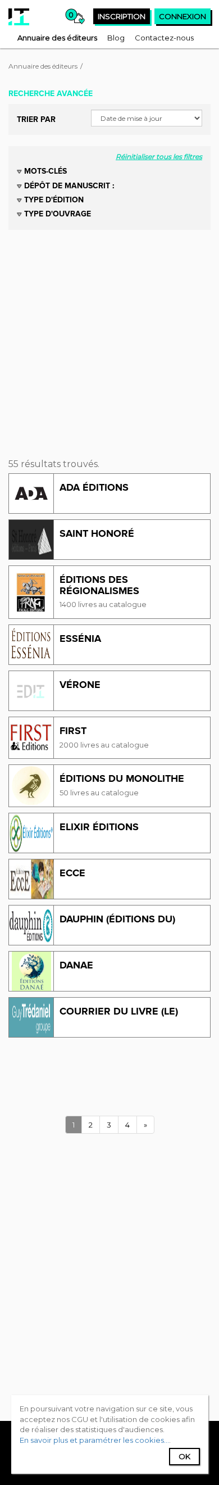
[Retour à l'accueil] (18, 16)
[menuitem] (57, 37)
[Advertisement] (109, 339)
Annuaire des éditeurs (42, 66)
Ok (184, 1456)
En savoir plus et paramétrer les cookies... (94, 1440)
